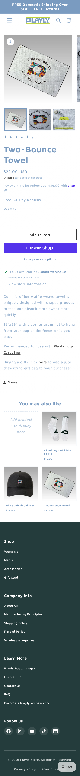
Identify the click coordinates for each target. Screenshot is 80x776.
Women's (11, 551)
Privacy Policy (25, 769)
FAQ (7, 694)
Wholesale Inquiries (19, 640)
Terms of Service (53, 769)
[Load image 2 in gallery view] (40, 120)
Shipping (9, 177)
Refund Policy (14, 631)
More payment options (40, 259)
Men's (8, 560)
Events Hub (13, 677)
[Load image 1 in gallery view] (16, 120)
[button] (9, 20)
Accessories (13, 569)
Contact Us (12, 685)
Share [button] (12, 382)
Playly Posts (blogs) (19, 668)
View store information (27, 284)
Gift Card (11, 577)
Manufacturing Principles (23, 614)
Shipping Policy (16, 623)
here (43, 362)
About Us (11, 605)
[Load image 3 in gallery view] (64, 120)
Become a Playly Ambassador (27, 703)
